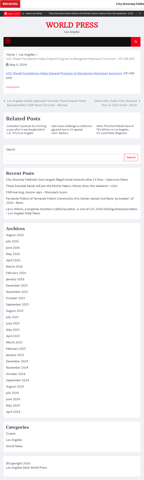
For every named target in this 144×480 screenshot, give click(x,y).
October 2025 (15, 298)
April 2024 (13, 412)
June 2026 (13, 248)
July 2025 (12, 317)
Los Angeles (12, 87)
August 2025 (15, 311)
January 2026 (15, 279)
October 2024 (15, 374)
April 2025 (13, 336)
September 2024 (17, 380)
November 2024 (17, 368)
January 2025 (15, 355)
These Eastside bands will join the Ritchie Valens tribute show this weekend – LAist (88, 13)
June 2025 (13, 323)
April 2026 (13, 260)
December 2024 (17, 361)
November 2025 (17, 292)
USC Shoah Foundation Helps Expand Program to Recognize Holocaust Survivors (64, 73)
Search (10, 150)
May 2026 (13, 254)
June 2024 (13, 399)
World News (14, 446)
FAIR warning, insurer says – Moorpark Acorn (36, 192)
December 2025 (17, 286)
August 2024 (15, 387)
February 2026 (16, 273)
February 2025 (16, 349)
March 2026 (14, 267)
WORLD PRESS (72, 25)
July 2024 (12, 393)
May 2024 (13, 406)
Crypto (10, 434)
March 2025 (14, 342)
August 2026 (15, 235)
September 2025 (17, 305)
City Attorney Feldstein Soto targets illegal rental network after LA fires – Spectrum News (67, 180)
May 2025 (13, 330)
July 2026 (12, 241)
